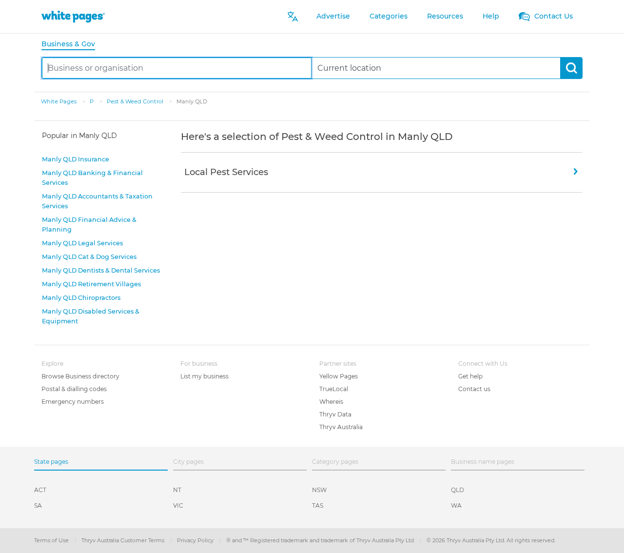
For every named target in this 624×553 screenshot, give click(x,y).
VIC (178, 505)
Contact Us (552, 16)
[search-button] (571, 68)
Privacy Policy (196, 540)
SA (38, 505)
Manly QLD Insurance (75, 159)
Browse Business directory (80, 376)
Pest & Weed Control (136, 101)
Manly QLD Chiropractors (81, 297)
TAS (317, 505)
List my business (204, 376)
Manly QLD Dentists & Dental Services (101, 270)
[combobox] (177, 68)
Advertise (333, 16)
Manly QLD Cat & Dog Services (89, 256)
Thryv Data (335, 414)
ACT (40, 490)
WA (456, 505)
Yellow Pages (338, 376)
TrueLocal (333, 389)
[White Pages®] (73, 16)
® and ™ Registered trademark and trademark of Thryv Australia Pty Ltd (320, 540)
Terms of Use (52, 540)
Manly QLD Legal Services (82, 243)
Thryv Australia (341, 427)
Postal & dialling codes (74, 389)
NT (177, 490)
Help (491, 16)
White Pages (59, 101)
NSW (319, 490)
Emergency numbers (72, 401)
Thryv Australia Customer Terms (123, 540)
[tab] (72, 44)
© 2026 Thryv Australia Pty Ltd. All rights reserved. (491, 540)
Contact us (474, 389)
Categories (389, 16)
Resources (445, 16)
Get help (470, 376)
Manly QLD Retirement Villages (91, 284)
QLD (457, 490)
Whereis (331, 401)
